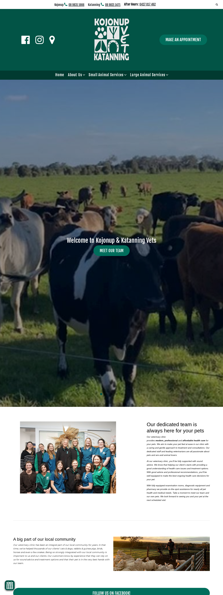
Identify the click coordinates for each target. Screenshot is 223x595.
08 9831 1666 (76, 5)
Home (59, 75)
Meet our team (111, 250)
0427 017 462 (148, 4)
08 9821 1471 (112, 5)
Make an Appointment (183, 39)
